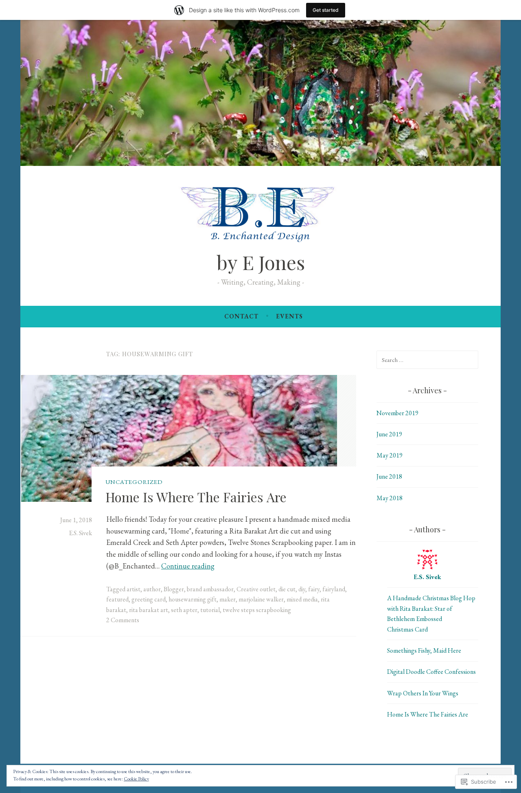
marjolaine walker (261, 599)
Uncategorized (134, 482)
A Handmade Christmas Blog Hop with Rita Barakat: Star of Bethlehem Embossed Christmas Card (431, 614)
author (152, 589)
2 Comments (122, 620)
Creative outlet (256, 589)
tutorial (210, 610)
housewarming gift (193, 599)
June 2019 (389, 434)
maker (227, 599)
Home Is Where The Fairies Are (196, 496)
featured (117, 599)
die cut (287, 589)
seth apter (184, 610)
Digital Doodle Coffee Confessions (431, 671)
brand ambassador (210, 589)
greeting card (148, 599)
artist (133, 589)
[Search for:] (427, 359)
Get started (326, 10)
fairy (314, 589)
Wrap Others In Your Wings (422, 693)
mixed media (302, 599)
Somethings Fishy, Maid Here (424, 650)
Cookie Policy (136, 779)
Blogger (174, 589)
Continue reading (188, 566)
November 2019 (397, 413)
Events (289, 316)
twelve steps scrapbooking (257, 610)
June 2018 (389, 476)
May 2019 (390, 455)
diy (301, 589)
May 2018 (390, 498)
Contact (241, 316)
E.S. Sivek (80, 533)
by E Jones (261, 262)
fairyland (333, 589)
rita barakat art (148, 610)
